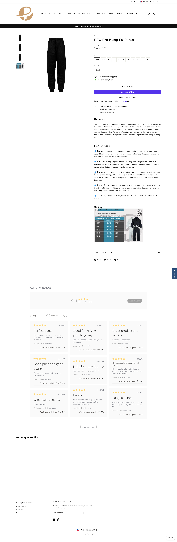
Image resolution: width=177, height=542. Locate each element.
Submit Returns (21, 506)
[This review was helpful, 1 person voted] (137, 381)
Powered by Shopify (88, 534)
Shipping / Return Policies (24, 503)
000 (97, 59)
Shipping (97, 48)
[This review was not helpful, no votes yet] (62, 347)
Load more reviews (88, 427)
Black (98, 70)
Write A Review (135, 301)
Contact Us (19, 513)
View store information (107, 113)
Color (97, 66)
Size (96, 55)
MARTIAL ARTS (115, 14)
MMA (60, 14)
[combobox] (39, 315)
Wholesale (19, 509)
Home (96, 36)
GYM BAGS (132, 14)
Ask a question (104, 252)
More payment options (127, 97)
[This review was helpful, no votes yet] (59, 347)
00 (103, 59)
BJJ (51, 14)
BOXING (41, 14)
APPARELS (98, 14)
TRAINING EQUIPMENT (78, 14)
